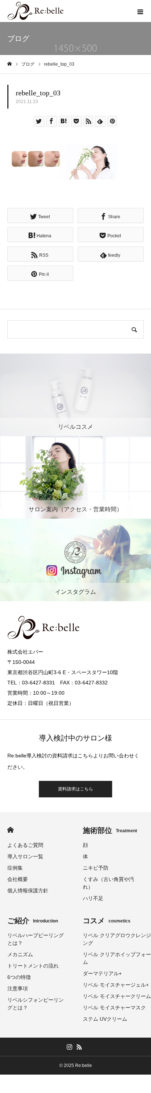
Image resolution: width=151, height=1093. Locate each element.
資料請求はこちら (75, 789)
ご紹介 (32, 921)
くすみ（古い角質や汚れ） (108, 883)
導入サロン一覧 (25, 856)
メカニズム (20, 954)
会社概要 (17, 879)
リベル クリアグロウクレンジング (117, 939)
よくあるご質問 (25, 845)
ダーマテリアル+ (102, 973)
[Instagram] (69, 1046)
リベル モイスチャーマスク (114, 1007)
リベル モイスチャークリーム (117, 996)
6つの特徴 (19, 977)
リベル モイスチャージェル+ (116, 985)
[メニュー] (140, 11)
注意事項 (17, 988)
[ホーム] (9, 64)
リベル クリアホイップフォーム (117, 958)
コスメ (106, 921)
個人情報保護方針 (27, 890)
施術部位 (110, 830)
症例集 (15, 868)
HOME (10, 830)
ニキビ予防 (95, 868)
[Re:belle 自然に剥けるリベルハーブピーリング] (36, 11)
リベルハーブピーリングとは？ (35, 939)
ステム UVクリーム (105, 1019)
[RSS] (79, 1046)
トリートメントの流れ (33, 966)
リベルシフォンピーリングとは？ (35, 1003)
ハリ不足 (93, 898)
